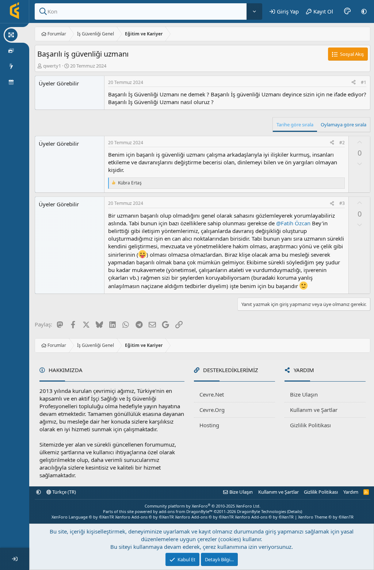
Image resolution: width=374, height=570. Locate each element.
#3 (342, 203)
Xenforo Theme (326, 517)
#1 (363, 82)
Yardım (350, 492)
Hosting (209, 425)
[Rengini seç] (347, 11)
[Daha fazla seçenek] (254, 11)
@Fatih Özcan (293, 223)
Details (294, 511)
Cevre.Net (211, 394)
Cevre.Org (212, 409)
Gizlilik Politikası (310, 425)
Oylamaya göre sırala (343, 124)
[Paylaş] (353, 83)
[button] (364, 11)
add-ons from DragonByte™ (186, 511)
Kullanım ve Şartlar (313, 409)
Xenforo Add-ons (144, 517)
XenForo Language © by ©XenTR (82, 517)
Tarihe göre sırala (294, 124)
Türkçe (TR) (63, 492)
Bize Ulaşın (304, 394)
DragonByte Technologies (261, 511)
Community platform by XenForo (202, 506)
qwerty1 (52, 65)
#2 (342, 142)
